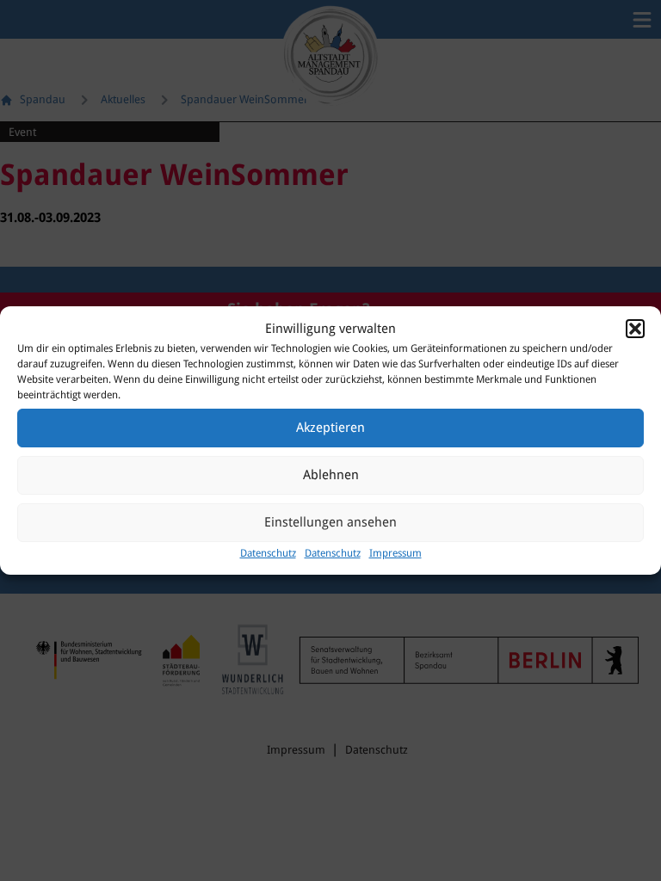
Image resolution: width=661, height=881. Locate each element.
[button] (635, 328)
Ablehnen (331, 475)
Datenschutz (268, 553)
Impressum (395, 553)
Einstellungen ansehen (330, 522)
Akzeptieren (330, 427)
